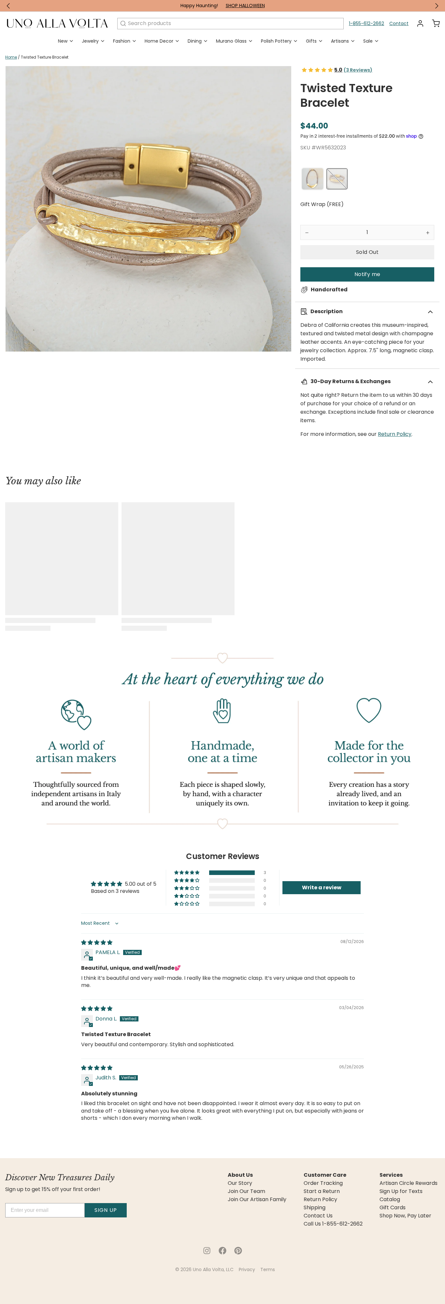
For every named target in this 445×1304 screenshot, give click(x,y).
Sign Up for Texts (401, 1191)
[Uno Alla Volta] (57, 23)
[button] (367, 252)
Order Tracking (323, 1183)
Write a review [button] (321, 887)
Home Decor (159, 41)
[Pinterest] (238, 1250)
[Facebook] (222, 1250)
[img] (96, 942)
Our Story (240, 1183)
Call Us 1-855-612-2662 (333, 1224)
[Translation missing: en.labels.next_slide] (436, 6)
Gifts (311, 41)
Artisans (340, 41)
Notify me (367, 274)
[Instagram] (207, 1250)
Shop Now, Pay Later (405, 1215)
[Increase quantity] (428, 232)
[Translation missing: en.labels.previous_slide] (8, 6)
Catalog (390, 1199)
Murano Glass (231, 41)
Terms (267, 1269)
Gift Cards (393, 1207)
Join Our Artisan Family (257, 1199)
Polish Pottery (276, 41)
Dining (195, 41)
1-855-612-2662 (366, 23)
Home (11, 57)
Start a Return (322, 1191)
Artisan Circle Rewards (409, 1183)
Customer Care (325, 1175)
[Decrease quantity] (307, 232)
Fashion (121, 41)
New (62, 41)
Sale (368, 41)
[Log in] (417, 23)
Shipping (314, 1207)
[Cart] (433, 23)
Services (391, 1175)
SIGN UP (105, 1210)
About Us (240, 1175)
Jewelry (90, 41)
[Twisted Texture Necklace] (312, 178)
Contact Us (318, 1215)
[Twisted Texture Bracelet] (337, 179)
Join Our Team (246, 1191)
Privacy (247, 1269)
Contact (399, 23)
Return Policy (394, 434)
